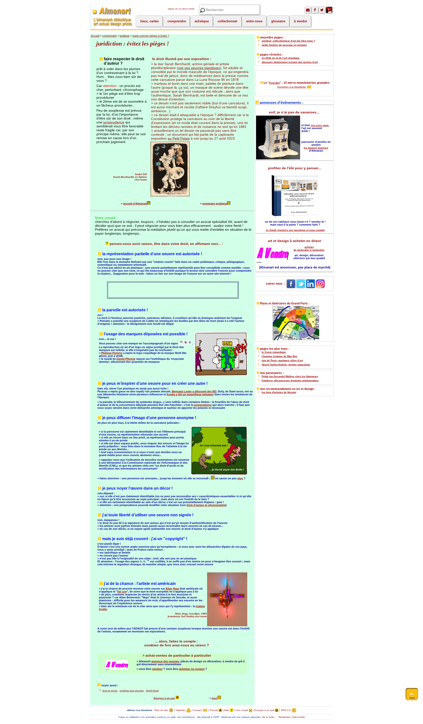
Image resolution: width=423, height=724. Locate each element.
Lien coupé (242, 710)
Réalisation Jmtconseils (292, 717)
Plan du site (161, 710)
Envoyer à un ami (165, 698)
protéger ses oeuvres (132, 690)
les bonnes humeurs (316, 147)
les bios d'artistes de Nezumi (279, 392)
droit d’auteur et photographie (206, 505)
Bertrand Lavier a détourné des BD (194, 391)
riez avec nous (320, 125)
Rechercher (202, 10)
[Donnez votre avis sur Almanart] (308, 10)
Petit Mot (274, 83)
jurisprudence (113, 122)
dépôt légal (152, 690)
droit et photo (110, 690)
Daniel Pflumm (126, 358)
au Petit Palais (179, 138)
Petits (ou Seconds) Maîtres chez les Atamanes (290, 376)
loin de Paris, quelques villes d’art (282, 360)
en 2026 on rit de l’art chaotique (281, 58)
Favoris (214, 710)
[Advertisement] (165, 289)
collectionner (227, 21)
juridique (124, 35)
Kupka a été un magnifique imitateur (190, 394)
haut (214, 698)
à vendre (300, 21)
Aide (227, 710)
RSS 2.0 (286, 710)
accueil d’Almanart (135, 203)
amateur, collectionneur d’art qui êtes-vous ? (288, 40)
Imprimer (181, 710)
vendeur (157, 668)
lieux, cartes (149, 21)
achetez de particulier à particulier (309, 248)
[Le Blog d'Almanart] (329, 10)
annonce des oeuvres (165, 661)
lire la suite (268, 717)
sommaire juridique (214, 203)
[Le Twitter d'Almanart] (322, 10)
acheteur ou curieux (192, 668)
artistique (202, 21)
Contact (198, 710)
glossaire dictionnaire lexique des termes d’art (290, 62)
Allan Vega (172, 588)
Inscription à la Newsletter (292, 86)
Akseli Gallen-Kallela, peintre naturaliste (286, 364)
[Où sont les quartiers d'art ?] (294, 322)
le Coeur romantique (274, 352)
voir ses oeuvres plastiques (199, 68)
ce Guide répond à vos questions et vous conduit (295, 230)
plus (240, 478)
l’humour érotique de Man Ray (279, 356)
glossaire (278, 21)
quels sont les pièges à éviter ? (150, 35)
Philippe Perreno (111, 352)
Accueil (95, 35)
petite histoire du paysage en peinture (284, 45)
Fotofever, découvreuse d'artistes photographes (290, 380)
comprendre (176, 21)
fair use (122, 591)
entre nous (254, 21)
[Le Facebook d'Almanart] (315, 10)
